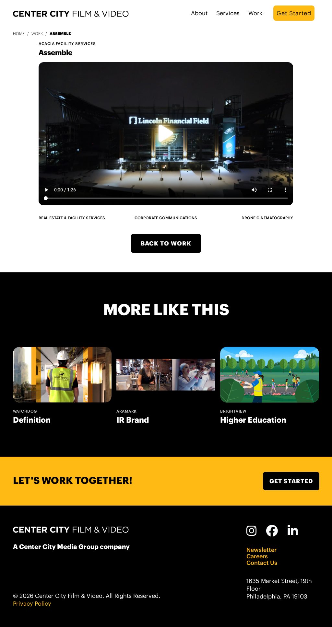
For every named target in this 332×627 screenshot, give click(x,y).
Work (255, 13)
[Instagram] (251, 530)
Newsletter (261, 550)
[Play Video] (166, 134)
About (199, 13)
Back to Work (166, 243)
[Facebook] (272, 530)
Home (19, 33)
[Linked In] (293, 530)
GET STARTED (291, 481)
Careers (257, 556)
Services (228, 13)
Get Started (294, 13)
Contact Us (261, 563)
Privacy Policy (32, 603)
